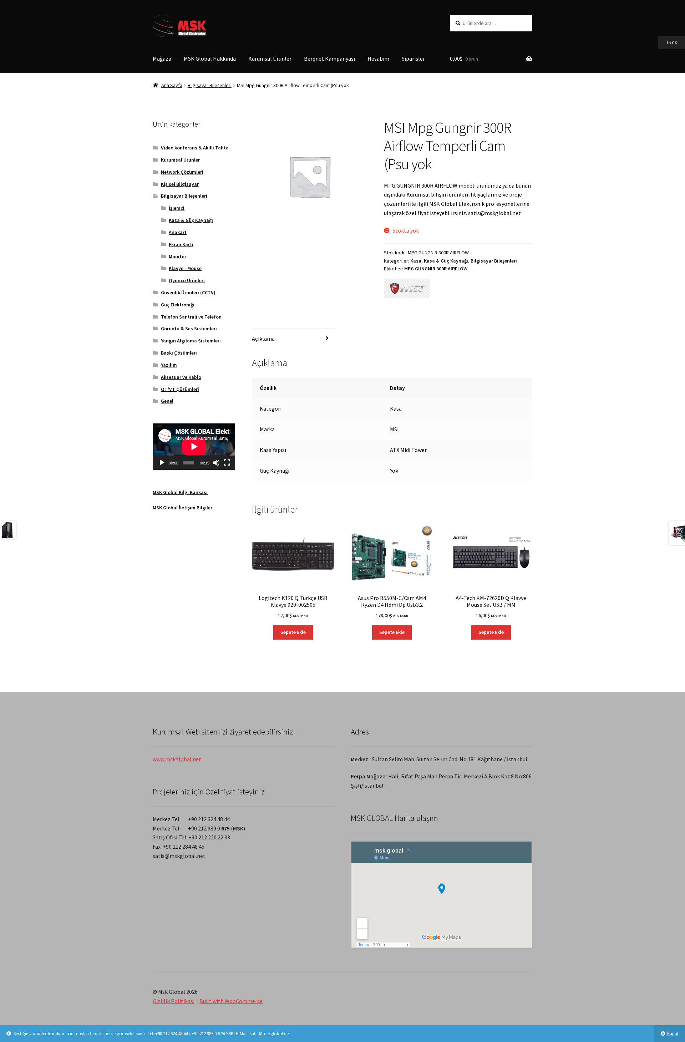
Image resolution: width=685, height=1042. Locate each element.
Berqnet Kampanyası (329, 58)
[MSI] (407, 288)
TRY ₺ (668, 42)
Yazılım (169, 365)
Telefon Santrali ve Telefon (191, 317)
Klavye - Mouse (185, 268)
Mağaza (162, 58)
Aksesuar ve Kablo (181, 377)
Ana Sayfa (171, 85)
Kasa (415, 261)
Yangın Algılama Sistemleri (191, 340)
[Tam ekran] (226, 462)
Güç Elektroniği (177, 304)
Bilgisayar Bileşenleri (210, 85)
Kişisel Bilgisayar (180, 184)
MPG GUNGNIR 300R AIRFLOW (435, 268)
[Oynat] (162, 462)
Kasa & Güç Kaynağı (446, 261)
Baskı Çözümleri (179, 353)
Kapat (673, 1034)
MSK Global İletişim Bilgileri (183, 507)
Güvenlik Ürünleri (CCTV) (188, 292)
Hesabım (378, 58)
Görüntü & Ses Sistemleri (189, 328)
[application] (194, 446)
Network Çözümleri (182, 172)
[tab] (293, 339)
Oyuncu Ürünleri (187, 280)
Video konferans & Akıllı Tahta (195, 147)
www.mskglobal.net (177, 759)
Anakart (178, 232)
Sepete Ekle (293, 632)
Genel (167, 401)
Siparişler (413, 58)
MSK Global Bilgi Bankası (180, 492)
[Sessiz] (216, 462)
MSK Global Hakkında (210, 58)
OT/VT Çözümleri (180, 389)
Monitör (177, 256)
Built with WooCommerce (231, 1001)
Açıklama (263, 338)
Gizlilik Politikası (173, 1001)
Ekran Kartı (181, 244)
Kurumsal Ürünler (269, 58)
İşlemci (176, 208)
